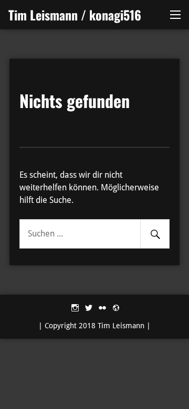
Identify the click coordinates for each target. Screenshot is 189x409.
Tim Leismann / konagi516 (74, 14)
